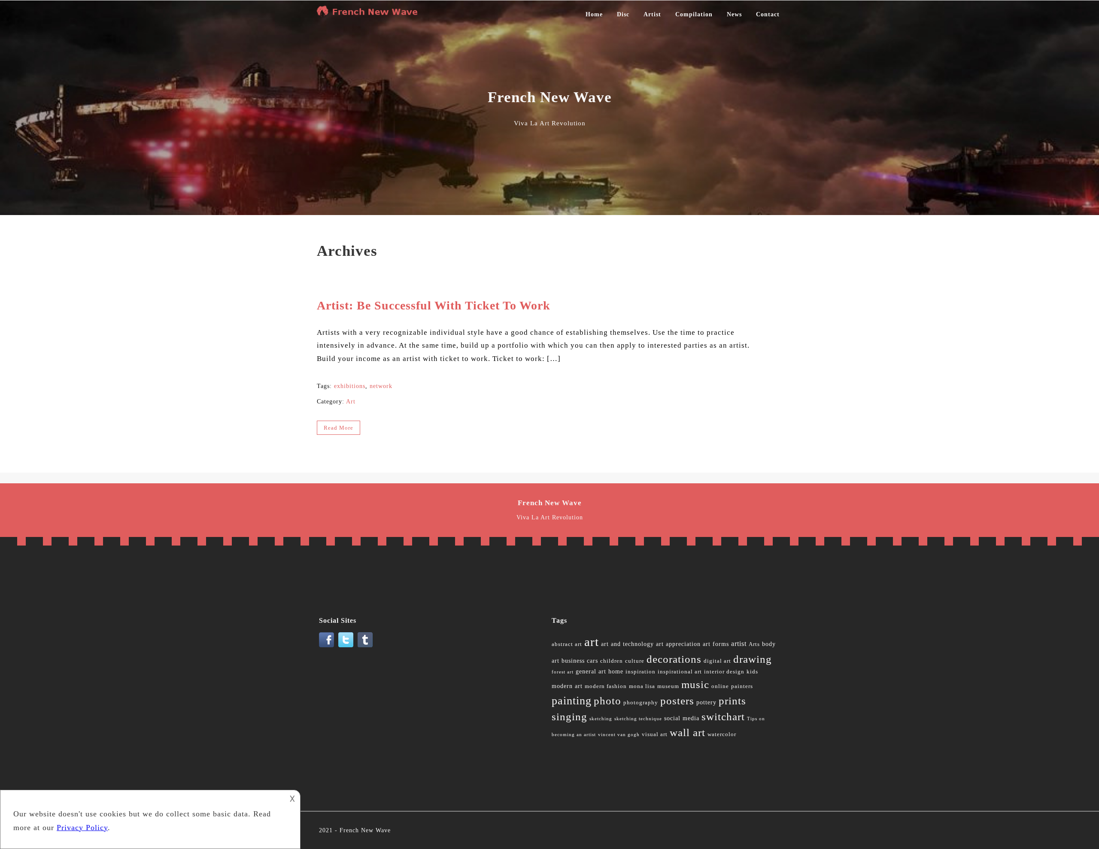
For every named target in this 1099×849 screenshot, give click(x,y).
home (615, 671)
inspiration (640, 672)
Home (594, 14)
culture (634, 661)
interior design (724, 672)
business (573, 661)
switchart (723, 716)
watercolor (721, 734)
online (720, 686)
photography (640, 703)
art (591, 642)
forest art (563, 672)
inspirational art (680, 672)
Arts (754, 644)
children (611, 661)
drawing (752, 659)
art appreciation (678, 644)
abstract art (567, 644)
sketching (600, 718)
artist (739, 643)
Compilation (694, 14)
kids (752, 672)
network (381, 386)
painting (572, 700)
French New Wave (365, 830)
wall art (687, 732)
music (695, 684)
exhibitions (349, 386)
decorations (674, 659)
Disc (623, 14)
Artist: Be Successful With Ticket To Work (433, 305)
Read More (338, 427)
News (734, 14)
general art (591, 671)
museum (668, 686)
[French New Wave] (369, 14)
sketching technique (638, 718)
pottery (706, 702)
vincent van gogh (619, 734)
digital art (717, 661)
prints (732, 700)
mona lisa (642, 686)
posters (677, 700)
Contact (768, 14)
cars (592, 661)
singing (569, 716)
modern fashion (606, 686)
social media (681, 718)
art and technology (627, 644)
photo (607, 700)
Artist (652, 14)
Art (350, 401)
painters (742, 686)
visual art (655, 734)
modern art (567, 686)
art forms (716, 644)
